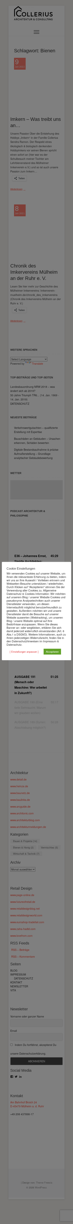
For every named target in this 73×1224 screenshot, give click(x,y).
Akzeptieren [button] (52, 651)
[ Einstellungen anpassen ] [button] (24, 651)
